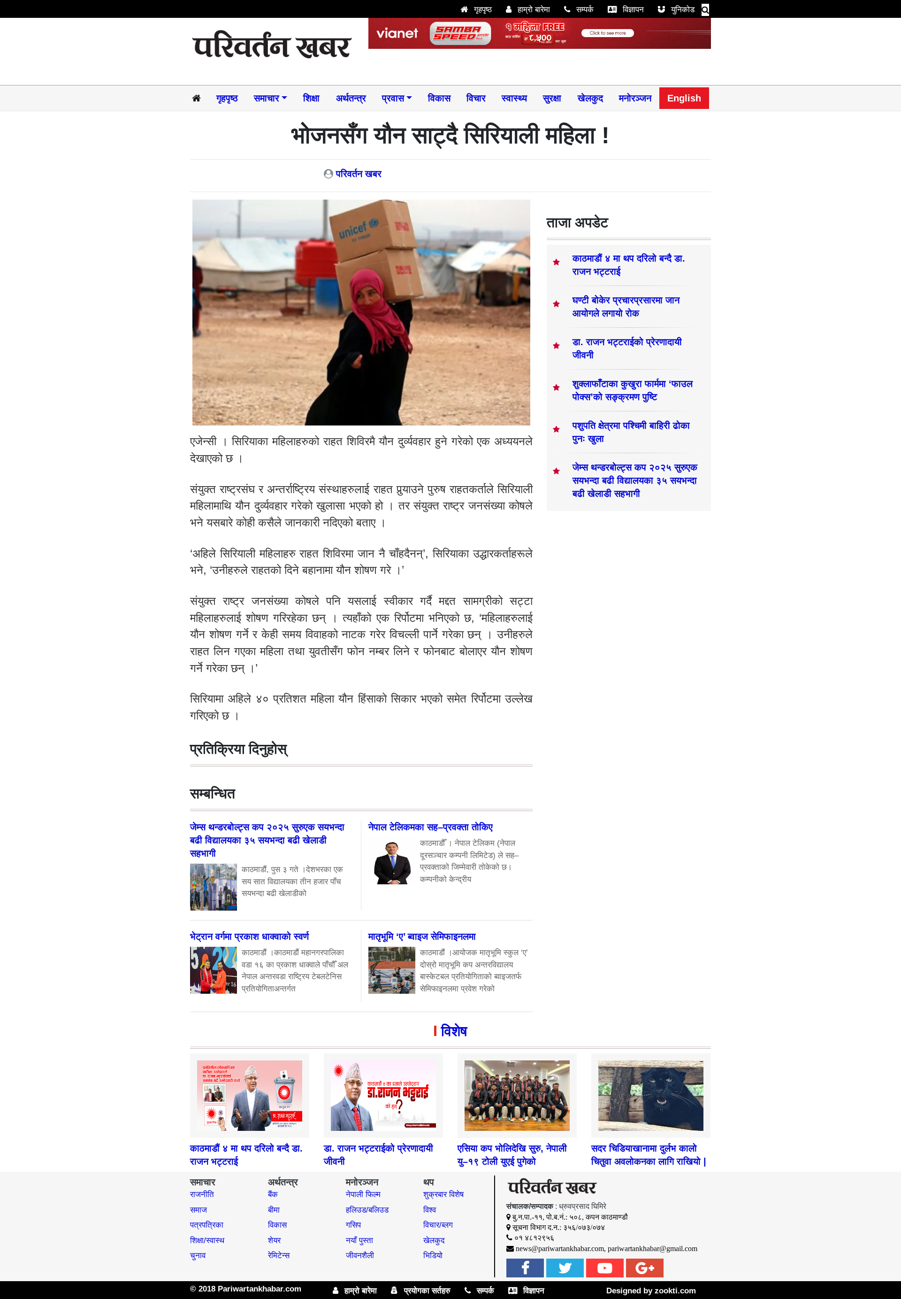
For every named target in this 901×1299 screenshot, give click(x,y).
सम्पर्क (584, 9)
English (684, 98)
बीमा (274, 1210)
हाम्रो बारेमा (532, 9)
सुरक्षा (552, 98)
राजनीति (202, 1194)
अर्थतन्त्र (351, 98)
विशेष (454, 1031)
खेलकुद (590, 98)
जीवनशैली (360, 1255)
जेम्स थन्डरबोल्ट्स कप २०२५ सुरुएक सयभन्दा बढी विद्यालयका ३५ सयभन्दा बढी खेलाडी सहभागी (635, 480)
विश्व (429, 1210)
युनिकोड (682, 9)
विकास (439, 98)
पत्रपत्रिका (206, 1225)
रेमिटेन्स (279, 1255)
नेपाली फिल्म (363, 1194)
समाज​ (198, 1210)
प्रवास (393, 98)
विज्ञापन (632, 9)
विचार (476, 98)
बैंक (273, 1194)
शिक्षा (311, 98)
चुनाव (198, 1255)
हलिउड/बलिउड (367, 1210)
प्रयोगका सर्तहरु (426, 1290)
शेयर (274, 1240)
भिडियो (433, 1255)
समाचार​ (266, 98)
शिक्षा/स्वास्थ (207, 1240)
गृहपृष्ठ (482, 9)
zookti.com (675, 1290)
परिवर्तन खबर (359, 174)
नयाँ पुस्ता (359, 1240)
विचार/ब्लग (438, 1225)
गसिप (353, 1225)
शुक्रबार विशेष (443, 1194)
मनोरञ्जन (635, 98)
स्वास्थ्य (514, 98)
